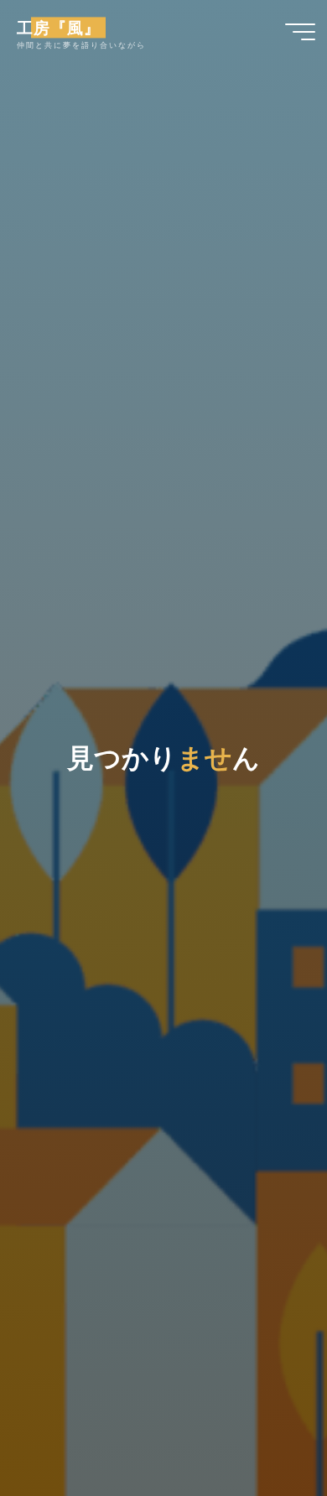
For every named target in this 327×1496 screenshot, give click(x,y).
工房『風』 (59, 27)
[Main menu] (300, 31)
